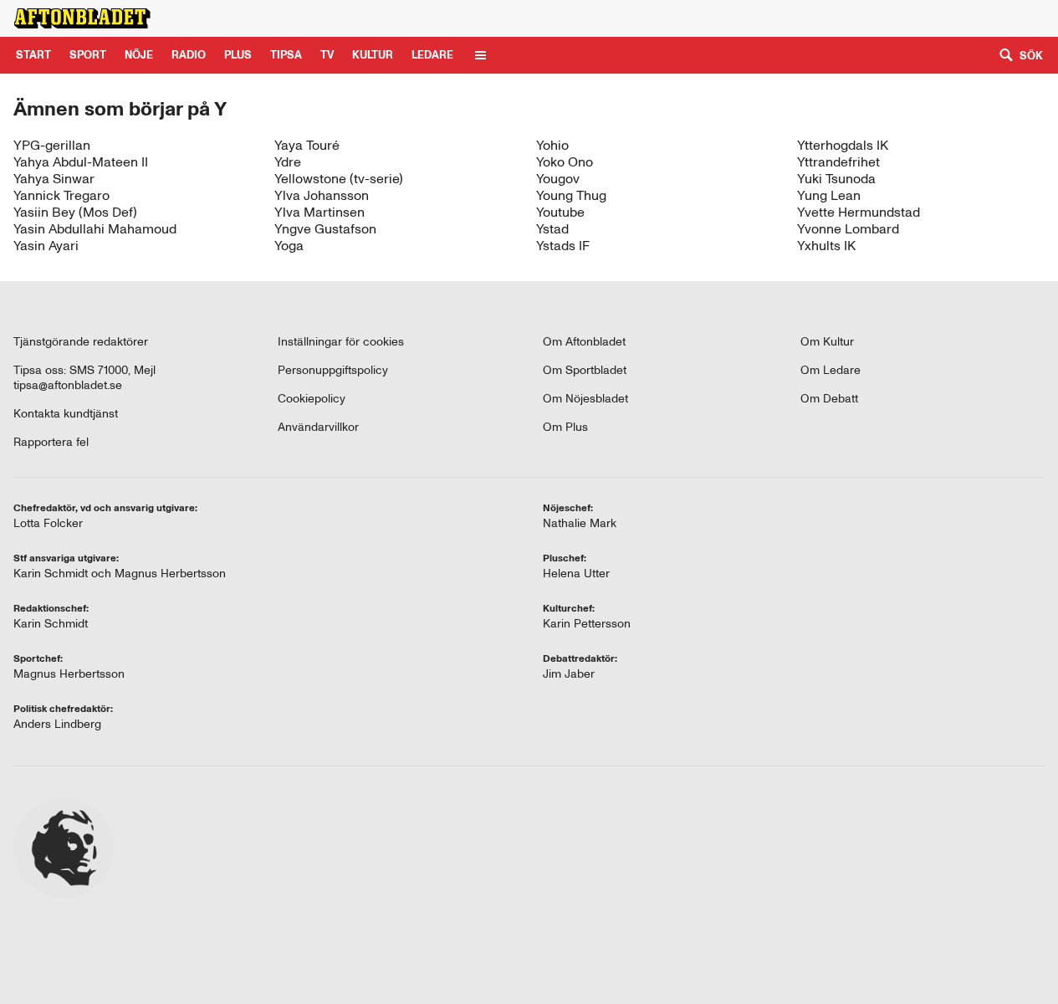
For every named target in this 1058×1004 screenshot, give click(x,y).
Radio (188, 55)
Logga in (1003, 18)
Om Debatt (829, 399)
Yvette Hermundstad (858, 212)
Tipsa (286, 55)
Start (33, 55)
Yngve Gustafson (325, 229)
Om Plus (565, 427)
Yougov (558, 179)
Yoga (289, 246)
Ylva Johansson (321, 195)
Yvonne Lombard (848, 229)
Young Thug (571, 195)
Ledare (432, 55)
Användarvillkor (318, 427)
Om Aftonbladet (584, 342)
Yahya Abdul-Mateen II (80, 162)
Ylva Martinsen (319, 212)
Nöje (139, 55)
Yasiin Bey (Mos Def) (75, 212)
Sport (87, 55)
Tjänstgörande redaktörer (80, 342)
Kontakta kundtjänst (65, 414)
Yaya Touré (307, 145)
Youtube (560, 212)
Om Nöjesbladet (585, 399)
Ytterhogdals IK (842, 145)
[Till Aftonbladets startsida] (82, 18)
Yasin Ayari (46, 246)
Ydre (287, 162)
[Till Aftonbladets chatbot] (833, 18)
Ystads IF (563, 246)
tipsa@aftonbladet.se (67, 385)
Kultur (372, 55)
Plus (899, 18)
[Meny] (481, 55)
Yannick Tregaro (61, 195)
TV (327, 55)
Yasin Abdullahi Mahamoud (94, 229)
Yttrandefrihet (838, 162)
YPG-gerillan (51, 145)
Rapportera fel (51, 442)
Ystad (552, 229)
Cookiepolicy (311, 399)
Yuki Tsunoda (836, 179)
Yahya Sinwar (54, 179)
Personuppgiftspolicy (333, 370)
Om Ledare (830, 370)
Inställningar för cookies (341, 342)
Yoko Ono (564, 162)
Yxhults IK (826, 246)
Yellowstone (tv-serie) (338, 179)
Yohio (552, 145)
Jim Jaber (569, 674)
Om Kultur (827, 342)
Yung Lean (829, 195)
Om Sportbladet (584, 370)
